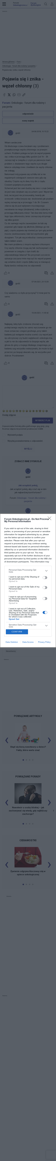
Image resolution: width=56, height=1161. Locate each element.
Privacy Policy (44, 642)
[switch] (45, 577)
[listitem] (28, 571)
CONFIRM (17, 632)
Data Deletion (12, 642)
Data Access (28, 642)
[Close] (50, 519)
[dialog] (28, 580)
